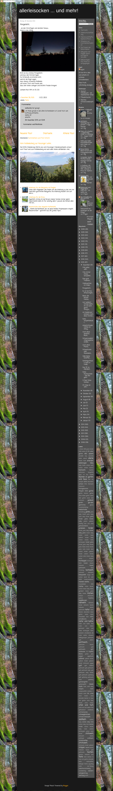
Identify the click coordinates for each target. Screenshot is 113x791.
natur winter (83, 635)
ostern (91, 640)
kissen (86, 563)
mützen (90, 593)
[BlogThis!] (41, 97)
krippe (88, 575)
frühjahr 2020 (83, 491)
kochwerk (89, 570)
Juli (84, 402)
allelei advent (83, 458)
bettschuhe (82, 472)
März (85, 414)
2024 (83, 235)
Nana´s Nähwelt (86, 110)
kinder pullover (88, 551)
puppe (91, 663)
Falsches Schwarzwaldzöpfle (87, 102)
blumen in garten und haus (86, 478)
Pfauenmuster (86, 97)
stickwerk (89, 733)
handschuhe (83, 509)
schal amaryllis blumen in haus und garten (86, 698)
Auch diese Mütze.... (86, 346)
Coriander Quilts (86, 157)
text (92, 754)
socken (82, 719)
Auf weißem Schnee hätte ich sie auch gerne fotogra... (88, 306)
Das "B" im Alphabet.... (86, 368)
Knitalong (81, 570)
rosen (91, 689)
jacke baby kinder (84, 517)
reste (80, 686)
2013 (83, 427)
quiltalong (90, 679)
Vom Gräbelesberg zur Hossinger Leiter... (36, 143)
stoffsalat (81, 738)
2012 (83, 430)
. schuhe (81, 449)
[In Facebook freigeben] (44, 97)
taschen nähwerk (84, 754)
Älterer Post (68, 133)
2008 (83, 442)
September (87, 396)
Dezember (86, 265)
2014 (83, 424)
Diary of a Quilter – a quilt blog (87, 132)
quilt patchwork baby (84, 670)
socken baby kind (87, 722)
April (85, 411)
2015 (83, 262)
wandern (90, 771)
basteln (91, 470)
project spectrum (86, 656)
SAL (88, 693)
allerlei (90, 458)
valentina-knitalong (84, 768)
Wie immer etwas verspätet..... (87, 274)
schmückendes (83, 712)
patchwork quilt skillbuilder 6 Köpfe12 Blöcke (86, 651)
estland (81, 484)
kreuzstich (82, 575)
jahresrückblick (83, 526)
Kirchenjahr (83, 561)
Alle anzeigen (90, 217)
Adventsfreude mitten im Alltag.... (88, 327)
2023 (83, 238)
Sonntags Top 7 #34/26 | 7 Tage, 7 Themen (86, 125)
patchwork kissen (86, 645)
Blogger (65, 786)
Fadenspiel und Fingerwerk (85, 188)
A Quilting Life (85, 165)
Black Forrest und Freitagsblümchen (86, 152)
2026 (83, 229)
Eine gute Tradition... (86, 279)
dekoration (90, 482)
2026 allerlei (82, 451)
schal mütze (89, 703)
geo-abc (90, 502)
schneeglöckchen (84, 714)
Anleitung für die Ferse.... (37, 197)
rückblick (89, 691)
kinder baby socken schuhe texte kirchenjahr (86, 540)
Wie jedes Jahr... (86, 268)
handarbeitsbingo (83, 507)
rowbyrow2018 (83, 691)
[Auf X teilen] (43, 97)
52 (86, 451)
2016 (83, 259)
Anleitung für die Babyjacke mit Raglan (42, 187)
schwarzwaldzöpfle (84, 717)
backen (91, 468)
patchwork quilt (86, 647)
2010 (83, 436)
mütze (81, 586)
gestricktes (82, 505)
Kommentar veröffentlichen (32, 124)
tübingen (81, 764)
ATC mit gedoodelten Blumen (90, 180)
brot (89, 479)
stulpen (82, 747)
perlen (87, 654)
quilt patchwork (89, 668)
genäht (81, 503)
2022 (83, 241)
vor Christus (89, 112)
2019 (83, 250)
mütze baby (86, 589)
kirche (80, 558)
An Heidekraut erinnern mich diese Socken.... (88, 314)
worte (86, 775)
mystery (90, 598)
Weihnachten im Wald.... (87, 284)
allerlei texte (82, 461)
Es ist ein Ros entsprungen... (88, 292)
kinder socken (83, 554)
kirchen (91, 558)
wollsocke (28, 108)
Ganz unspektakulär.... (88, 321)
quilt (80, 665)
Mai (84, 408)
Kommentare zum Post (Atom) (39, 138)
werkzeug (82, 775)
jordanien (82, 528)
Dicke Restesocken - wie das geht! (87, 375)
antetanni (84, 121)
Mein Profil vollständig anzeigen (85, 84)
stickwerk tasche (86, 736)
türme (86, 764)
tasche (87, 748)
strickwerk (83, 742)
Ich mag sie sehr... (86, 386)
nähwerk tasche (88, 605)
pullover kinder (89, 659)
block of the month (86, 475)
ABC (85, 453)
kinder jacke (89, 542)
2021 (83, 244)
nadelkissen (83, 600)
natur (87, 609)
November (86, 390)
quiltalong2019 (83, 682)
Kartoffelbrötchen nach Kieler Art (86, 143)
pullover (81, 658)
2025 (83, 232)
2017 (83, 256)
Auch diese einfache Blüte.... (86, 334)
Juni (84, 405)
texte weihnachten (86, 761)
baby (91, 463)
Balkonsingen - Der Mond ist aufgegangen (86, 62)
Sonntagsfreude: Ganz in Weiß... (88, 363)
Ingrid (82, 69)
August (86, 399)
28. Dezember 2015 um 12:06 (35, 120)
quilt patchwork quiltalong (86, 675)
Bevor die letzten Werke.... (86, 298)
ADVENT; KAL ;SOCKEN (86, 456)
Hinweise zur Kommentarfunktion (87, 43)
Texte (27, 100)
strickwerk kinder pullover (86, 745)
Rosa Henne (85, 149)
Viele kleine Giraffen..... (86, 357)
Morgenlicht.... (87, 288)
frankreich (81, 486)
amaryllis (90, 460)
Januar (85, 420)
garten (91, 491)
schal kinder (83, 696)
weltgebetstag (83, 773)
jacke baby (90, 514)
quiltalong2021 (82, 684)
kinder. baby (90, 556)
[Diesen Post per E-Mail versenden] (40, 97)
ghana (91, 505)
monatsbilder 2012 (86, 584)
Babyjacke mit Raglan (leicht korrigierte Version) (85, 54)
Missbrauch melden (90, 222)
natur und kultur (86, 621)
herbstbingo (82, 512)
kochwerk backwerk (86, 572)
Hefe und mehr (86, 141)
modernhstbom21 (88, 579)
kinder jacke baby (84, 530)
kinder (90, 528)
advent (91, 453)
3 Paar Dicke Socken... (87, 381)
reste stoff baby (88, 686)
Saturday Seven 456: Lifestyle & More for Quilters (86, 169)
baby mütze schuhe (84, 465)
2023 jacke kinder (88, 449)
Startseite (47, 133)
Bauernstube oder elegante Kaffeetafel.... (42, 207)
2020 (83, 247)
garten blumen (83, 493)
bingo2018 (90, 472)
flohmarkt (90, 484)
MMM (80, 579)
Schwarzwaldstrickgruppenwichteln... (88, 340)
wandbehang (82, 771)
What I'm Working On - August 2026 (87, 135)
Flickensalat (84, 175)
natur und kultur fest (86, 624)
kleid (92, 568)
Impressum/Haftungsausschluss (87, 38)
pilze (92, 654)
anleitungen (83, 463)
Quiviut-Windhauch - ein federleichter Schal (87, 93)
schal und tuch (86, 705)
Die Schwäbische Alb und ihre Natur (86, 198)
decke (85, 482)
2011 (82, 433)
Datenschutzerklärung (87, 34)
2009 (83, 439)
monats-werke (84, 582)
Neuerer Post (26, 133)
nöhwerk (91, 635)
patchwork (83, 642)
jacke (88, 511)
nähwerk (82, 602)
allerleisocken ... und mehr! (48, 10)
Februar (86, 417)
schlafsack (90, 710)
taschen (90, 752)
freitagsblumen (83, 489)
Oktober (86, 393)
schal (91, 693)
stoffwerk (90, 738)
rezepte (81, 689)
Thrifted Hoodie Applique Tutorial (86, 160)
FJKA (85, 484)
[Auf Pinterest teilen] (46, 97)
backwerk (82, 470)
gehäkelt (90, 500)
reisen (91, 684)
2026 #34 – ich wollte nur (85, 191)
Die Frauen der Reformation (86, 48)
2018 (83, 253)
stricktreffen (83, 740)
